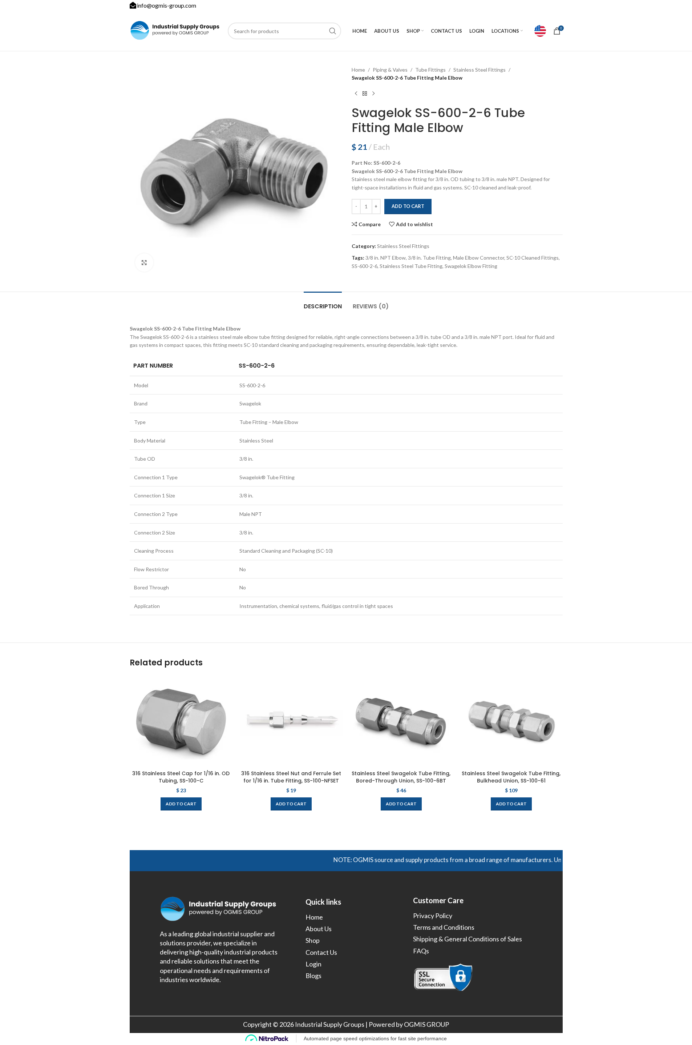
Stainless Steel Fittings (479, 70)
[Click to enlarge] (144, 262)
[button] (181, 803)
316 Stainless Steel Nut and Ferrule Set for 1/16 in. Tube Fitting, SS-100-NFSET (291, 777)
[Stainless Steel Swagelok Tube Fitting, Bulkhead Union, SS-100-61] (511, 721)
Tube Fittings (430, 70)
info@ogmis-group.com (166, 5)
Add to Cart (408, 206)
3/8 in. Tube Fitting (429, 258)
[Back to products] (364, 93)
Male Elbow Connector (478, 258)
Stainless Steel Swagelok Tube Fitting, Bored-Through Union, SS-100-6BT (401, 777)
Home (358, 70)
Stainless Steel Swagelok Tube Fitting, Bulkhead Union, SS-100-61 (511, 777)
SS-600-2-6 (364, 266)
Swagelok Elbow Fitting (471, 266)
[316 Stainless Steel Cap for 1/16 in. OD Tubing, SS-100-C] (181, 721)
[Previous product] (356, 93)
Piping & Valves (390, 70)
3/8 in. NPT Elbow (385, 258)
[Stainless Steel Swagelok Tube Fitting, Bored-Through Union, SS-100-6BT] (401, 721)
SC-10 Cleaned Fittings (532, 258)
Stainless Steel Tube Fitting (411, 266)
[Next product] (373, 93)
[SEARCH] (332, 31)
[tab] (323, 303)
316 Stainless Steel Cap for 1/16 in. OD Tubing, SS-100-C (181, 777)
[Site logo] (175, 30)
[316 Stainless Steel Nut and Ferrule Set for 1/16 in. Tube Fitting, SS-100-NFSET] (291, 721)
